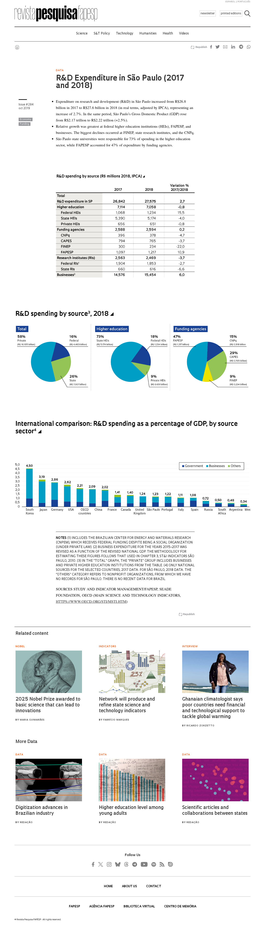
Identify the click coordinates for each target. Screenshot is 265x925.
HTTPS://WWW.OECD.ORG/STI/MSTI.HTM (91, 601)
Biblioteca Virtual (140, 906)
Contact (153, 886)
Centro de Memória (180, 906)
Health (168, 33)
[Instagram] (109, 864)
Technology (124, 33)
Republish (201, 47)
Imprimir (17, 47)
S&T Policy (102, 33)
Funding (24, 124)
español (230, 2)
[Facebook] (94, 864)
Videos (184, 33)
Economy (25, 119)
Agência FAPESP (102, 906)
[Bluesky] (117, 864)
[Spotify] (153, 864)
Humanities (148, 33)
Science (82, 33)
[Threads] (126, 864)
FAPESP (75, 906)
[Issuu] (169, 864)
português (243, 2)
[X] (101, 864)
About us (130, 886)
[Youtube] (144, 864)
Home (109, 886)
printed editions (231, 13)
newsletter (208, 13)
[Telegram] (134, 864)
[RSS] (161, 864)
